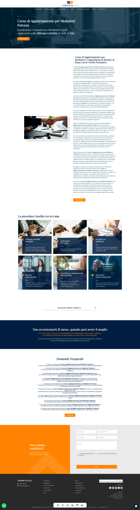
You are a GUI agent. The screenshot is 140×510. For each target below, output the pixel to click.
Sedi (72, 9)
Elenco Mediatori (49, 485)
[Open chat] (136, 506)
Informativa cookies (116, 496)
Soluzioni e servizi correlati (69, 308)
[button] (4, 505)
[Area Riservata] (82, 504)
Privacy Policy (118, 494)
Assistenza (78, 490)
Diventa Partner (83, 9)
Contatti (102, 9)
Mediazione (49, 9)
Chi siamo (38, 9)
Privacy (96, 453)
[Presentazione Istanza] (57, 504)
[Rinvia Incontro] (72, 504)
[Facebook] (113, 488)
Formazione (62, 9)
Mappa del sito (118, 498)
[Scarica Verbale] (67, 504)
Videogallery (79, 485)
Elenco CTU (47, 488)
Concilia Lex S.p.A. (24, 480)
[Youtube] (116, 488)
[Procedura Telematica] (77, 504)
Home (19, 16)
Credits (120, 492)
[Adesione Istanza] (62, 504)
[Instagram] (110, 488)
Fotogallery (79, 483)
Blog (94, 9)
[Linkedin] (121, 488)
